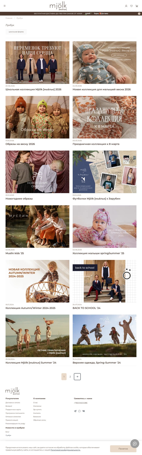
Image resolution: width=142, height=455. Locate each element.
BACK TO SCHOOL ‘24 (86, 308)
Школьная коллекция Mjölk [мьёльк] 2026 (33, 89)
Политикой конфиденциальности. (65, 450)
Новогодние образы (19, 198)
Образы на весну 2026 (20, 144)
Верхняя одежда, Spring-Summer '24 (97, 362)
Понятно (123, 448)
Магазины (37, 406)
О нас (35, 403)
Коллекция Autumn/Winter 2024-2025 (30, 308)
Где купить (37, 409)
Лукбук (8, 435)
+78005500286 (80, 403)
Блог (7, 432)
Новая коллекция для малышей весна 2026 (102, 89)
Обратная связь (39, 420)
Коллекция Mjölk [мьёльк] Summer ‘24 (31, 362)
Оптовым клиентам (13, 417)
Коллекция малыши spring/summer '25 (98, 253)
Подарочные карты (13, 409)
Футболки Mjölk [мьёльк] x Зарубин (96, 198)
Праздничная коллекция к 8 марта (96, 144)
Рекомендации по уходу (15, 424)
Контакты (37, 413)
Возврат (9, 406)
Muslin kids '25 (15, 253)
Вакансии (37, 417)
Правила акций (12, 420)
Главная (9, 18)
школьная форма (16, 32)
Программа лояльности (15, 413)
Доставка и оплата (13, 403)
